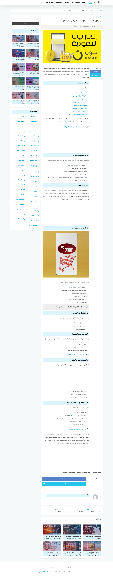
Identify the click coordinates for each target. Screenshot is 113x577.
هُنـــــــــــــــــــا (75, 412)
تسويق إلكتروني (33, 225)
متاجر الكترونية (49, 2)
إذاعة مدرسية (34, 126)
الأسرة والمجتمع (34, 160)
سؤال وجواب (20, 160)
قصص (22, 194)
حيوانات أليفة (20, 141)
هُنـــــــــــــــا (69, 165)
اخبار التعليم (34, 136)
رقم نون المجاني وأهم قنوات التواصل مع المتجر (74, 127)
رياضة (22, 155)
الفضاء (36, 191)
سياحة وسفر (21, 165)
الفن (36, 196)
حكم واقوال (21, 136)
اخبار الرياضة (34, 141)
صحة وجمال (21, 180)
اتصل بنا (44, 568)
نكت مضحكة (20, 219)
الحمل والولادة (34, 177)
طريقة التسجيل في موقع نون (80, 96)
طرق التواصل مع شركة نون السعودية (78, 114)
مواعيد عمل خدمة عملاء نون (80, 111)
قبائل (22, 190)
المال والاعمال (34, 201)
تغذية (22, 116)
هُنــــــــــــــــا (62, 415)
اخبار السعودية (34, 146)
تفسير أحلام (20, 121)
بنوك (36, 206)
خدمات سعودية (20, 146)
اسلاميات (77, 2)
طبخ (22, 185)
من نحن (60, 568)
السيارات (67, 2)
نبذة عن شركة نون (82, 99)
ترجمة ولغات (34, 216)
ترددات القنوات (34, 221)
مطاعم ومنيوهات (19, 209)
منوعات (22, 214)
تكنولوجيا (21, 126)
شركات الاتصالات (20, 170)
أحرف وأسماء (34, 116)
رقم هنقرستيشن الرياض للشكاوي (76, 354)
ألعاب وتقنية (34, 121)
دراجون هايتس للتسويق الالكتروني (47, 572)
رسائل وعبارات (20, 151)
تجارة (72, 2)
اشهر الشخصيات (34, 155)
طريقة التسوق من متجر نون (80, 102)
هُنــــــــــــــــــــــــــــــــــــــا (69, 287)
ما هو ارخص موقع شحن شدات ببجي (75, 429)
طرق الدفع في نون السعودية (80, 105)
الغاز (36, 186)
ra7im (98, 27)
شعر (23, 175)
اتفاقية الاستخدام (68, 568)
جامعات (22, 131)
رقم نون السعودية (82, 93)
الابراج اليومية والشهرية (34, 166)
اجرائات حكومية (59, 2)
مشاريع (83, 2)
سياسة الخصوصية (52, 568)
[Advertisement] (66, 141)
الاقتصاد (36, 172)
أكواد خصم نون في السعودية (80, 108)
